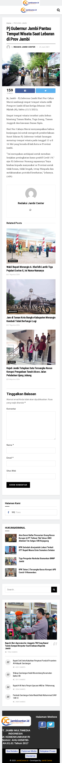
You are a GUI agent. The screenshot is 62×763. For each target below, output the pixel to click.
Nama (10, 445)
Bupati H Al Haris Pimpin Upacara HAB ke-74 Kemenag (34, 685)
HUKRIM (12, 362)
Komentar (11, 409)
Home (8, 23)
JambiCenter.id (22, 761)
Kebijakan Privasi (48, 751)
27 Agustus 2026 (14, 274)
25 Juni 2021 (44, 47)
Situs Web (11, 471)
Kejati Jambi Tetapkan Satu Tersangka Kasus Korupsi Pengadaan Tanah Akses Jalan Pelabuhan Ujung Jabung (29, 372)
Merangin (13, 261)
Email (10, 457)
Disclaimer (31, 756)
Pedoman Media (28, 751)
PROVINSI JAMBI (20, 23)
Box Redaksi (12, 751)
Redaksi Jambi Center (24, 47)
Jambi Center (46, 761)
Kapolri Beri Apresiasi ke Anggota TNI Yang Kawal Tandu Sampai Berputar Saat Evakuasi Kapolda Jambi (26, 646)
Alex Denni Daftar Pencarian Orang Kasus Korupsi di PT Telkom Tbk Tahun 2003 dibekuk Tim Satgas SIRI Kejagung (37, 538)
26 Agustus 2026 (14, 379)
